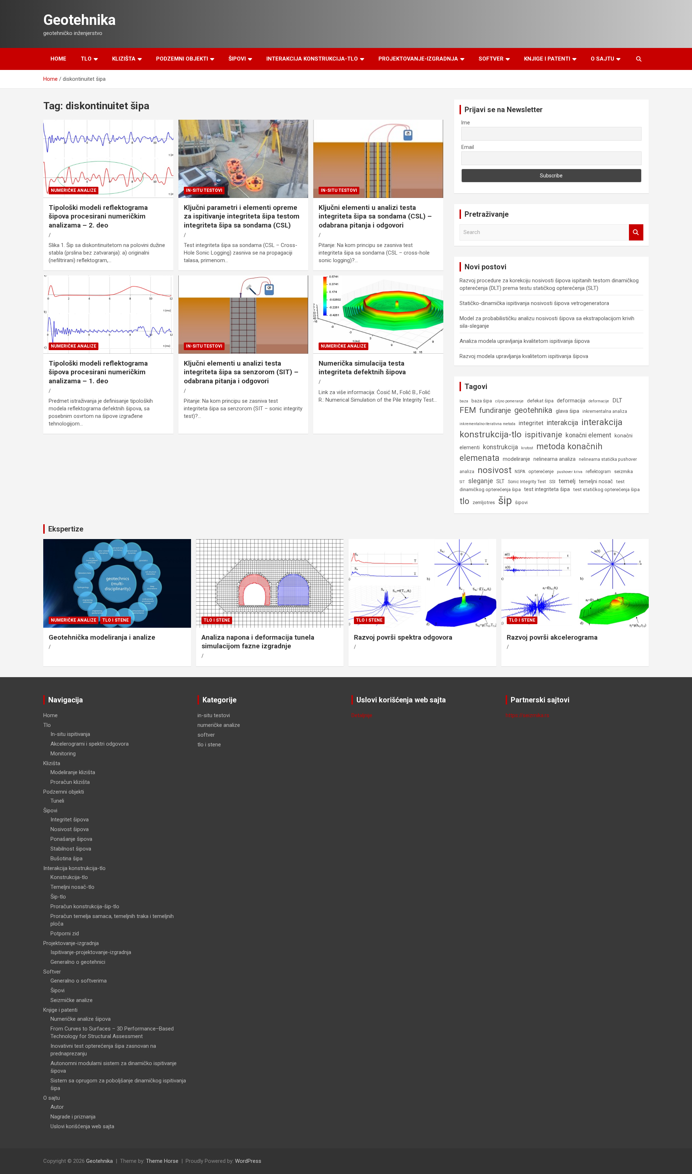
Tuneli (57, 801)
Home (58, 59)
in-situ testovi (204, 190)
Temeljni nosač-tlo (72, 887)
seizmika (623, 471)
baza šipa (481, 400)
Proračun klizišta (70, 782)
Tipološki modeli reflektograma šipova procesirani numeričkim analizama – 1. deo (98, 372)
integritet (531, 423)
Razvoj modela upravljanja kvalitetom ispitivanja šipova (524, 356)
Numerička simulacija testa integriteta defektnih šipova (362, 367)
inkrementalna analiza (604, 411)
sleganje (480, 481)
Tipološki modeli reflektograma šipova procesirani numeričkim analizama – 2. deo (98, 216)
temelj (567, 481)
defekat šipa (540, 400)
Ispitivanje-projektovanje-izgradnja (90, 952)
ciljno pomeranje (509, 401)
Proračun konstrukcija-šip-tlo (84, 906)
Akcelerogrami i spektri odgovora (89, 744)
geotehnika (533, 410)
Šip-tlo (58, 896)
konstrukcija (500, 447)
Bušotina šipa (66, 858)
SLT (500, 481)
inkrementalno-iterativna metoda (487, 424)
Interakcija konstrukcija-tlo (312, 59)
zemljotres (484, 502)
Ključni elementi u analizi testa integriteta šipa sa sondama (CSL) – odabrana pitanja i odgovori (375, 216)
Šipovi (237, 59)
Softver (491, 59)
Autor (57, 1107)
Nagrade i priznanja (73, 1116)
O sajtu (602, 59)
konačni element (588, 435)
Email (467, 147)
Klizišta (124, 59)
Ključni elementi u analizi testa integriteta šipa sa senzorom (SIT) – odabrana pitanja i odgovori (241, 372)
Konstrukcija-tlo (69, 877)
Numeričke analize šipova (80, 1019)
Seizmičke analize (71, 1000)
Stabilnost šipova (70, 849)
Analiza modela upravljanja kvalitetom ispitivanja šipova (525, 341)
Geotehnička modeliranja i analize (102, 637)
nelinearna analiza (554, 459)
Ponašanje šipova (71, 839)
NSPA (520, 471)
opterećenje (541, 471)
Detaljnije (361, 715)
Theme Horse (162, 1161)
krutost (527, 448)
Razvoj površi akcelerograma (552, 637)
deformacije (599, 401)
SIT (462, 482)
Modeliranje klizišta (72, 772)
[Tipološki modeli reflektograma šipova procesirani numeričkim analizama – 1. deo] (108, 314)
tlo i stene (115, 620)
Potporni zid (64, 933)
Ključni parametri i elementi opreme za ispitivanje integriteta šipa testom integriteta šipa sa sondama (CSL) (242, 216)
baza (464, 401)
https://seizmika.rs (527, 715)
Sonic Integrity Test (527, 481)
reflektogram (598, 471)
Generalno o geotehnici (77, 962)
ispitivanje (543, 434)
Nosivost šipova (69, 829)
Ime (465, 122)
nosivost (494, 470)
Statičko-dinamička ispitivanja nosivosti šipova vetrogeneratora (534, 303)
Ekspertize (65, 529)
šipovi (521, 502)
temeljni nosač (596, 481)
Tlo (86, 59)
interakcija (562, 423)
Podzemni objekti (182, 59)
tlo (464, 501)
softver (206, 735)
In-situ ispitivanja (70, 734)
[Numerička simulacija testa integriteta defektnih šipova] (378, 314)
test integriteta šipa (547, 489)
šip (505, 500)
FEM (468, 410)
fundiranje (495, 410)
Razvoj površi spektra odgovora (403, 637)
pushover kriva (569, 471)
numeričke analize (73, 190)
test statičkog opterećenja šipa (606, 489)
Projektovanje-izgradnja (418, 59)
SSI (552, 481)
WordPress (248, 1161)
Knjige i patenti (547, 59)
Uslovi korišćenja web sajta (82, 1126)
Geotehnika (79, 20)
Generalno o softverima (78, 980)
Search (636, 232)
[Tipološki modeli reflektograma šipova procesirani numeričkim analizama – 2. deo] (108, 159)
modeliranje (516, 459)
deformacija (571, 400)
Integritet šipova (69, 819)
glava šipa (567, 411)
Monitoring (63, 753)
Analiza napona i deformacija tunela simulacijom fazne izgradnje (257, 641)
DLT (617, 400)
